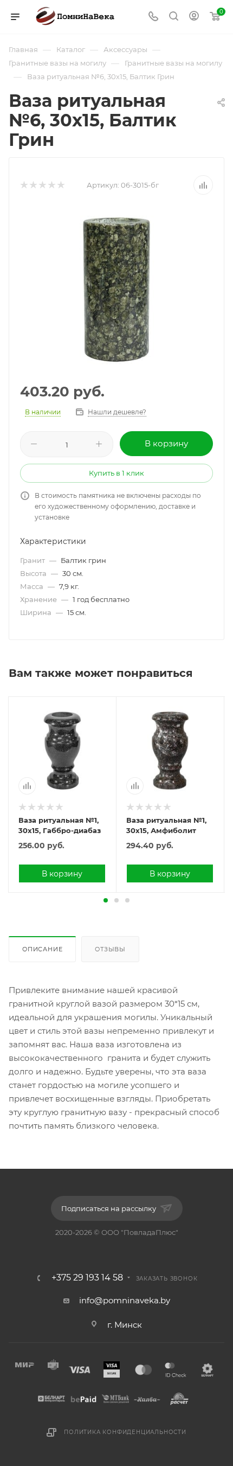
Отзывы (110, 949)
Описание (42, 949)
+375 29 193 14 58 (87, 1277)
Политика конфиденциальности (125, 1432)
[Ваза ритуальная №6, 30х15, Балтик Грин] (116, 289)
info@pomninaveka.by (124, 1300)
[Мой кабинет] (194, 17)
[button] (105, 900)
